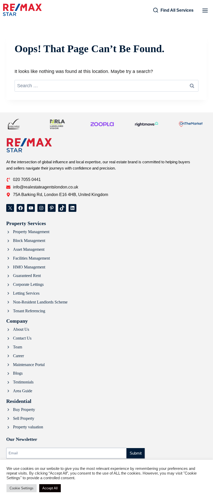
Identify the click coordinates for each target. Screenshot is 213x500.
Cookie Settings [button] (22, 488)
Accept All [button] (50, 488)
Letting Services (26, 293)
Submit (136, 453)
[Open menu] (204, 10)
